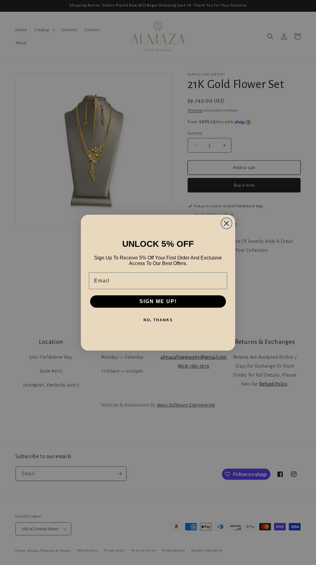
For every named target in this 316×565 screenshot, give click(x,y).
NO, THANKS (158, 320)
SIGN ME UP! (158, 301)
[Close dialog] (226, 223)
